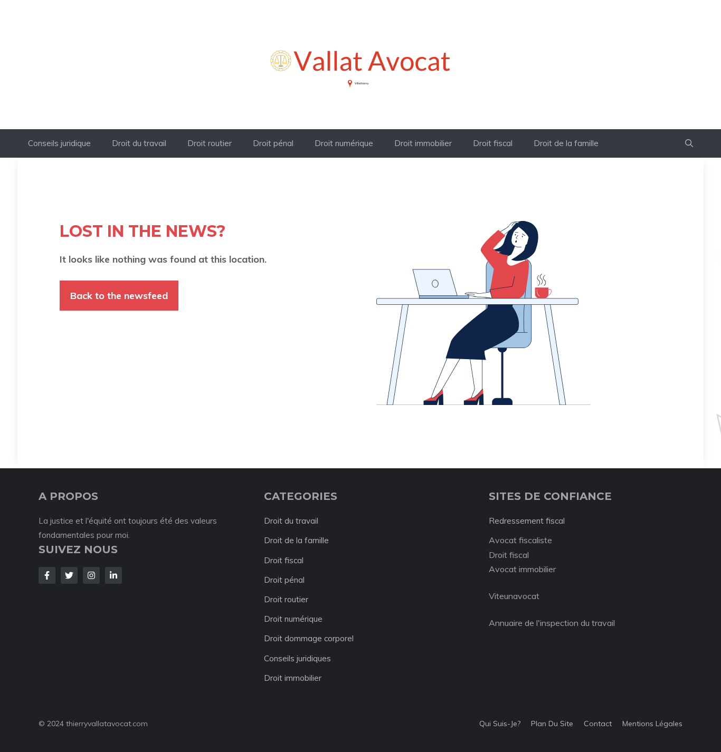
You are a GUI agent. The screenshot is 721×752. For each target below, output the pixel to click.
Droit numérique (344, 143)
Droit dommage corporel (309, 638)
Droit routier (209, 143)
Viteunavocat (514, 596)
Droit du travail (139, 143)
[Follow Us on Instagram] (91, 575)
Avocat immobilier (522, 569)
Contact (598, 723)
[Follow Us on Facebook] (47, 575)
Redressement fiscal (527, 521)
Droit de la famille (566, 143)
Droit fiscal (493, 143)
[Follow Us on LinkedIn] (113, 575)
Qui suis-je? (499, 723)
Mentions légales (652, 723)
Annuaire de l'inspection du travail (552, 623)
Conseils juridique (59, 143)
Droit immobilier (423, 143)
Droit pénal (273, 143)
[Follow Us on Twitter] (69, 575)
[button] (689, 143)
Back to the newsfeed (119, 296)
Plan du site (552, 723)
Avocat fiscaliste (520, 540)
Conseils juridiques (297, 658)
